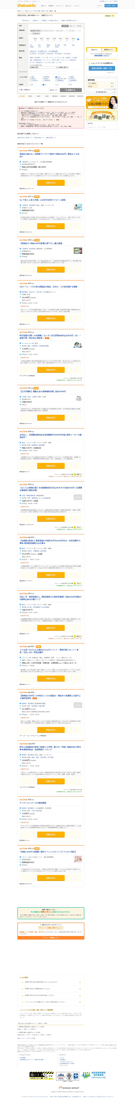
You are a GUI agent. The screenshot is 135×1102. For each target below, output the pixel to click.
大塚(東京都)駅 (44, 346)
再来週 (32, 47)
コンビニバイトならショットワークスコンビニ (34, 1096)
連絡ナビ (43, 6)
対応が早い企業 (61, 78)
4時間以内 (47, 80)
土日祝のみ (35, 80)
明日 (39, 45)
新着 (33, 77)
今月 (39, 47)
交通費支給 (60, 80)
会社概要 (22, 1057)
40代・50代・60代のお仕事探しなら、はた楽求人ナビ (65, 1096)
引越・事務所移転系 (36, 60)
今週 (64, 45)
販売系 (25, 162)
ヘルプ (62, 1057)
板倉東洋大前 (20, 1034)
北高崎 (42, 1034)
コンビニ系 (47, 62)
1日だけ (33, 51)
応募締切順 (72, 96)
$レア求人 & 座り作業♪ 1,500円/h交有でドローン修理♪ (43, 200)
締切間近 (46, 77)
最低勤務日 (63, 96)
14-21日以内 (41, 53)
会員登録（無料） (111, 5)
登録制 (72, 77)
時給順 (38, 96)
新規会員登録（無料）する (102, 68)
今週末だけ (35, 20)
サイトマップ (64, 1065)
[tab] (94, 50)
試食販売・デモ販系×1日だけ (50, 20)
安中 (28, 1034)
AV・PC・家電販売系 (36, 62)
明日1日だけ (26, 20)
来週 (73, 45)
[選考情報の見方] (102, 92)
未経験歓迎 (73, 80)
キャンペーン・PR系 (49, 60)
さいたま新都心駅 (45, 498)
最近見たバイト (108, 49)
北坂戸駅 (42, 706)
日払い (59, 77)
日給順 (47, 96)
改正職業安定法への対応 (67, 1063)
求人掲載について (104, 1)
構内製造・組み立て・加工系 (31, 292)
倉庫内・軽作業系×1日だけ (69, 20)
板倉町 (19, 1029)
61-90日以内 (67, 53)
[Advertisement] (50, 898)
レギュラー (77, 6)
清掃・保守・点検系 (30, 397)
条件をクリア (53, 90)
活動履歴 (50, 6)
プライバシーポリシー (66, 1061)
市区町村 (79, 26)
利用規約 (62, 1059)
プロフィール (59, 6)
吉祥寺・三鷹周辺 (33, 551)
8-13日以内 (33, 53)
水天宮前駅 (45, 607)
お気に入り (68, 6)
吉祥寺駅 (43, 551)
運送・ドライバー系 (28, 442)
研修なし (46, 78)
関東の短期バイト (51, 137)
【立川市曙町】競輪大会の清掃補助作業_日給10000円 (43, 391)
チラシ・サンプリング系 (56, 57)
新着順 (30, 96)
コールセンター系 (28, 343)
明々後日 (57, 45)
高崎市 (25, 1029)
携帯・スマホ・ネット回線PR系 (66, 60)
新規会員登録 (98, 55)
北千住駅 (51, 757)
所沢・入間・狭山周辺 (34, 811)
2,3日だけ (42, 51)
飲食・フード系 (56, 62)
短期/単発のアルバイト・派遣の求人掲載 (31, 1059)
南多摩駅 (42, 445)
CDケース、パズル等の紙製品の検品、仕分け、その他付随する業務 (48, 287)
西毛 (73, 1045)
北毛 (69, 1045)
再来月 (57, 47)
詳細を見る (51, 183)
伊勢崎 (48, 1034)
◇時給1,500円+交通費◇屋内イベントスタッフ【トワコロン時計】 (48, 852)
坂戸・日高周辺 (32, 706)
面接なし (34, 78)
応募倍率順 (80, 96)
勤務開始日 (55, 96)
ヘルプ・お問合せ (113, 1)
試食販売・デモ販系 (71, 57)
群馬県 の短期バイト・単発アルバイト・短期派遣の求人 (32, 1045)
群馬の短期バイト (39, 137)
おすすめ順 (22, 96)
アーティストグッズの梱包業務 (33, 803)
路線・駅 (72, 26)
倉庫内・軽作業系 (35, 57)
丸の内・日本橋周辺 (33, 607)
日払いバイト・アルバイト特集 (26, 1038)
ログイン (100, 5)
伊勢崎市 (33, 1029)
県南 (28, 294)
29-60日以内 (58, 53)
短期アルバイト (21, 1051)
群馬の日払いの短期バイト (25, 137)
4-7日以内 (53, 51)
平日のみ (72, 78)
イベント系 (45, 57)
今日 (31, 45)
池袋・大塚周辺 (32, 346)
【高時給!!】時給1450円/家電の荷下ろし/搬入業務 (41, 243)
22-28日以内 (49, 53)
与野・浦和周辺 (32, 498)
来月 (48, 47)
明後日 (48, 45)
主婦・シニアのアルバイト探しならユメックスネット (98, 1096)
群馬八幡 (34, 1034)
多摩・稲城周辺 (32, 445)
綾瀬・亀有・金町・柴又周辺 (36, 757)
